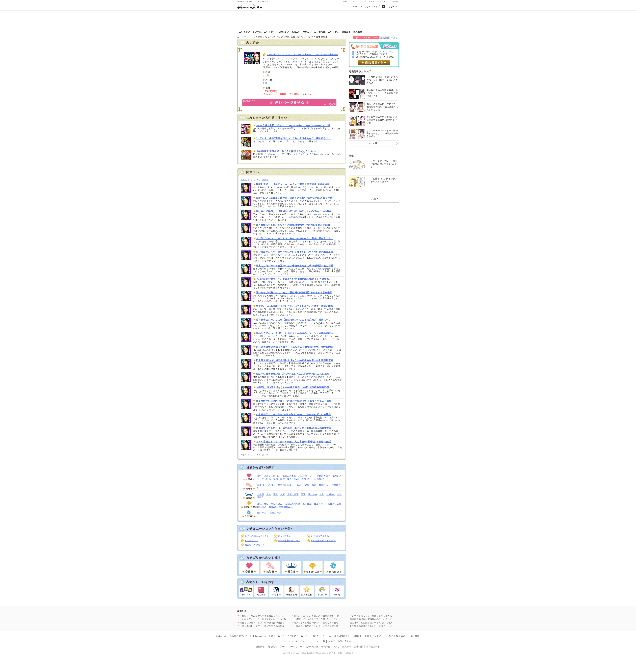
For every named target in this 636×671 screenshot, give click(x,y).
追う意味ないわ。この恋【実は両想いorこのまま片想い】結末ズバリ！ (294, 319)
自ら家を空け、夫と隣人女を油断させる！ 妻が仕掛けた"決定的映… (328, 615)
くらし (353, 1)
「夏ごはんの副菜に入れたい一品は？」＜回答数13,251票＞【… (380, 626)
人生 (268, 494)
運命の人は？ (323, 476)
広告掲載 (358, 646)
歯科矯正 (357, 636)
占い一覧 (257, 31)
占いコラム (333, 31)
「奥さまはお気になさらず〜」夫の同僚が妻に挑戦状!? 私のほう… (327, 626)
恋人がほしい (284, 536)
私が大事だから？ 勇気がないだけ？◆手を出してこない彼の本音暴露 (294, 252)
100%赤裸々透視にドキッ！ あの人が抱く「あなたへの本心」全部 (293, 125)
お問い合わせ (344, 641)
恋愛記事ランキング (360, 71)
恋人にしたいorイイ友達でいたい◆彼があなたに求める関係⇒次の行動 (294, 265)
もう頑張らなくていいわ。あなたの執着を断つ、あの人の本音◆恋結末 (302, 54)
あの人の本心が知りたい (257, 536)
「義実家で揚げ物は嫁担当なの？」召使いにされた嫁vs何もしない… (382, 619)
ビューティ (369, 1)
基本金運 (307, 503)
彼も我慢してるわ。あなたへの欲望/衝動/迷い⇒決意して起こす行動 (293, 225)
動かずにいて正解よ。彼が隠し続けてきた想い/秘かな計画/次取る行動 (294, 197)
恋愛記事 (346, 31)
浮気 (268, 479)
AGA (391, 636)
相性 (259, 476)
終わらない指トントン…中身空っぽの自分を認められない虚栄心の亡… (276, 622)
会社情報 (260, 646)
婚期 (307, 485)
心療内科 (315, 636)
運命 (275, 494)
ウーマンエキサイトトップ (366, 6)
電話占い (296, 31)
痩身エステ (401, 636)
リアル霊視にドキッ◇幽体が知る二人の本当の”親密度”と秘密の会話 (293, 441)
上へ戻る (374, 199)
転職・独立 (276, 503)
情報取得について (330, 646)
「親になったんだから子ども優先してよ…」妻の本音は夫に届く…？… (276, 615)
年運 (282, 494)
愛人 (289, 479)
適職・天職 (262, 503)
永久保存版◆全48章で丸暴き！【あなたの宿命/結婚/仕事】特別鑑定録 (294, 346)
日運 (303, 494)
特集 (351, 155)
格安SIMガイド (342, 636)
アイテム (326, 636)
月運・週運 (293, 494)
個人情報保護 (311, 646)
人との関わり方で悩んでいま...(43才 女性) (374, 57)
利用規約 (272, 646)
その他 (266, 75)
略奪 (282, 479)
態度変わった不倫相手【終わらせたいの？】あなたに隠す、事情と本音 (294, 306)
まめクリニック (276, 636)
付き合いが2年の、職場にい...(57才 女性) (374, 51)
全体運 (260, 494)
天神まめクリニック (297, 636)
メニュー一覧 (392, 1)
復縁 (275, 479)
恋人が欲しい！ (306, 476)
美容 (367, 636)
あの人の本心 (289, 476)
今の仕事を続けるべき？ (323, 540)
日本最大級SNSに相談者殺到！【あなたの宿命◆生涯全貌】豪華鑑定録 (294, 360)
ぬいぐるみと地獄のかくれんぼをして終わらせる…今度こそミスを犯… (329, 622)
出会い (299, 485)
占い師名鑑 (320, 31)
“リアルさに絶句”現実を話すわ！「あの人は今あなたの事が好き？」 (293, 138)
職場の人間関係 (292, 503)
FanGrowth (260, 636)
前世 (321, 494)
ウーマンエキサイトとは (296, 641)
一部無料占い (319, 479)
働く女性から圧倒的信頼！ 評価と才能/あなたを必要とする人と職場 (294, 401)
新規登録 (384, 37)
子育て (346, 1)
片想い (267, 476)
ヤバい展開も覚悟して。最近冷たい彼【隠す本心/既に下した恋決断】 (294, 279)
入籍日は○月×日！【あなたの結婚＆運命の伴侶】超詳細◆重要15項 (292, 387)
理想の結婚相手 (285, 485)
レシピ (360, 1)
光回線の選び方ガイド (241, 636)
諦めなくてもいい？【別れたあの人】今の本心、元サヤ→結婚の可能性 (294, 333)
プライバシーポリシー (291, 646)
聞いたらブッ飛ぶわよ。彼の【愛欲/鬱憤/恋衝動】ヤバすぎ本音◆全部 (294, 292)
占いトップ (244, 31)
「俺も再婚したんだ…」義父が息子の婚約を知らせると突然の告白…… (276, 626)
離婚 (314, 485)
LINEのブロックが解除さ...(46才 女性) (373, 54)
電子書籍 (414, 636)
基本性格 (312, 494)
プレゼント (380, 1)
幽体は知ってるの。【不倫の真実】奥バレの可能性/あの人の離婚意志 (294, 428)
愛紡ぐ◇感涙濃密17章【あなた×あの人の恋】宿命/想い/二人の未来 (292, 373)
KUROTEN (221, 636)
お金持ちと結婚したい (256, 545)
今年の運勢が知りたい (289, 540)
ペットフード (379, 636)
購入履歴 (357, 31)
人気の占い (283, 31)
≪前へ (244, 180)
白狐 (265, 83)
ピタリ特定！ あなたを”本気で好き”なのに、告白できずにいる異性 (293, 414)
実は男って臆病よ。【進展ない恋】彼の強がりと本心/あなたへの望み (294, 211)
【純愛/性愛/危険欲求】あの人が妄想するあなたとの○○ (286, 151)
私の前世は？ (251, 540)
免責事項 (346, 646)
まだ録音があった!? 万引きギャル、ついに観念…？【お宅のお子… (274, 619)
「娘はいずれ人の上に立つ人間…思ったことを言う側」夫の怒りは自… (329, 619)
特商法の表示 (373, 646)
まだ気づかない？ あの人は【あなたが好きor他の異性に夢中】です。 (294, 238)
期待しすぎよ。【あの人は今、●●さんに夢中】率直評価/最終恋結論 (293, 184)
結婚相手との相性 (266, 485)
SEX (296, 479)
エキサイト (391, 6)
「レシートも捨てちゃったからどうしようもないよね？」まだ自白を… (383, 615)
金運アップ (319, 503)
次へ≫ (265, 180)
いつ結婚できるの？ (321, 536)
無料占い (307, 31)
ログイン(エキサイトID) (366, 37)
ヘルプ (394, 37)
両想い (276, 476)
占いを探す (269, 31)
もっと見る (374, 143)
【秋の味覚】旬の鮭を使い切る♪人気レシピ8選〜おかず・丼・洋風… (382, 622)
